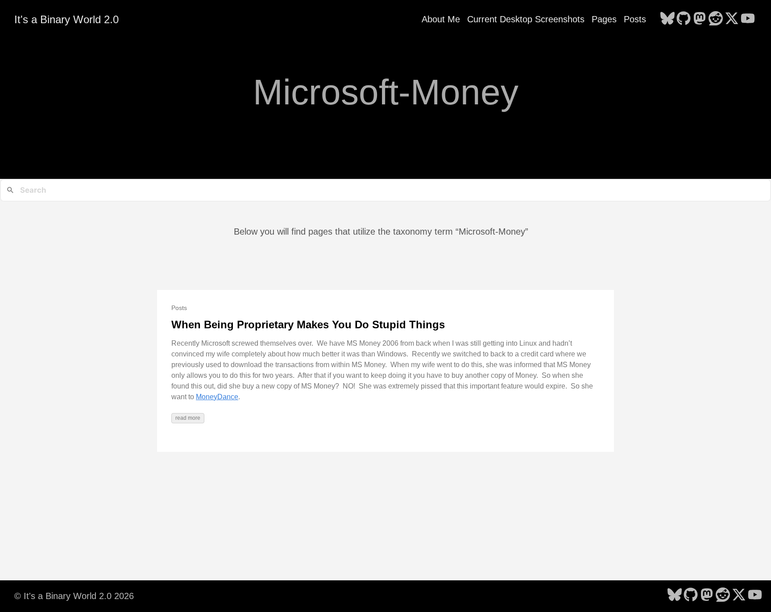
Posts (635, 19)
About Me (441, 19)
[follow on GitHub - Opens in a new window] (683, 19)
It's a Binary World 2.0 (66, 19)
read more (187, 418)
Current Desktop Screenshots (525, 19)
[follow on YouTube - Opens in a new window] (748, 19)
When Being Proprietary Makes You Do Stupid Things (308, 324)
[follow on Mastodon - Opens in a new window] (699, 19)
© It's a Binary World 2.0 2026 (74, 596)
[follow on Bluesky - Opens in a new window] (667, 19)
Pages (604, 19)
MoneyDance (217, 397)
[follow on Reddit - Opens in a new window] (716, 19)
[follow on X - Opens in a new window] (732, 19)
